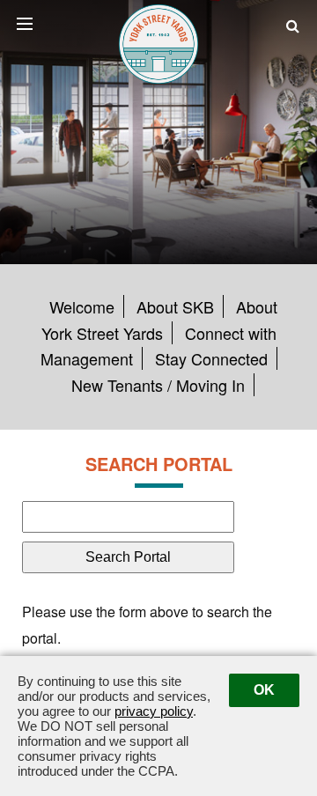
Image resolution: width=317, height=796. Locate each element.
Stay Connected (211, 358)
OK (264, 689)
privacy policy (153, 711)
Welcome (81, 306)
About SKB (175, 306)
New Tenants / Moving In (158, 384)
